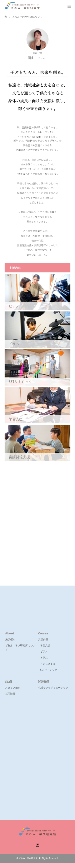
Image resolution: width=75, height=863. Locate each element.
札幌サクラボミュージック (53, 687)
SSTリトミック (48, 670)
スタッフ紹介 (12, 687)
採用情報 (10, 693)
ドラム (44, 657)
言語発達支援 (47, 664)
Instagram (37, 844)
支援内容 (43, 639)
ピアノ (44, 651)
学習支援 (45, 645)
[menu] (68, 6)
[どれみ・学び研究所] (22, 6)
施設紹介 (10, 639)
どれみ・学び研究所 (28, 858)
